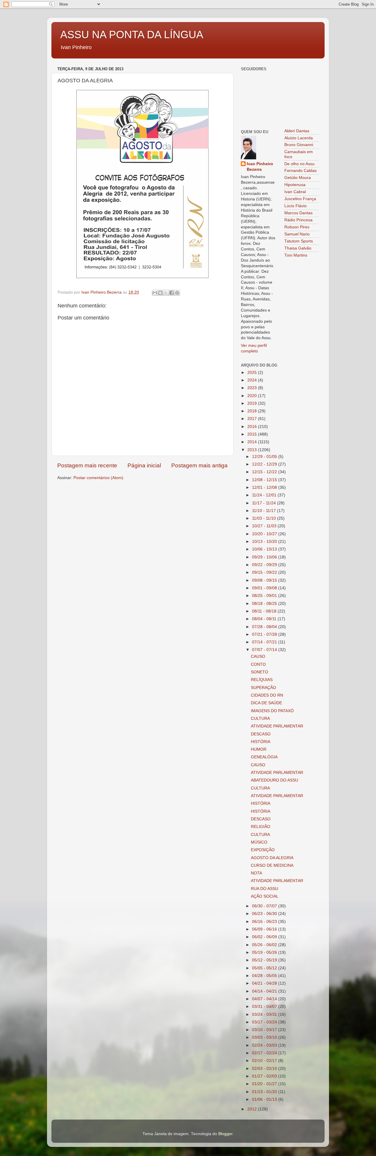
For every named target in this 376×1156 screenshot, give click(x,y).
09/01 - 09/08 (265, 588)
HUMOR (258, 749)
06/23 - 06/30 (265, 913)
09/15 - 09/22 (265, 572)
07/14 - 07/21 (265, 642)
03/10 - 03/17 (265, 1030)
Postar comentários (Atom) (98, 478)
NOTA (256, 873)
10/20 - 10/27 (265, 534)
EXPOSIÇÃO (263, 850)
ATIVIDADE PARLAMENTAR (277, 726)
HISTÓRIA (260, 742)
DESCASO (261, 734)
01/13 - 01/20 (265, 1092)
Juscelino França (300, 199)
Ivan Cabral (295, 192)
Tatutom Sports (298, 241)
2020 (252, 396)
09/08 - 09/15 (265, 580)
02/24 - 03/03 (265, 1045)
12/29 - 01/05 (265, 456)
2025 (252, 372)
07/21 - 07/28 (265, 634)
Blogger (225, 1134)
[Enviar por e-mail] (155, 293)
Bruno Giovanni (298, 145)
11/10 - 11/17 (264, 510)
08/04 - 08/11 (265, 619)
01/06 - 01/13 (265, 1099)
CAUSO (258, 656)
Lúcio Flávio (295, 206)
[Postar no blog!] (160, 293)
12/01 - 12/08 (265, 487)
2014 (252, 442)
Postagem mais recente (87, 465)
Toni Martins (295, 255)
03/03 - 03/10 (265, 1037)
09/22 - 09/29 (265, 565)
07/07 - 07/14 (265, 650)
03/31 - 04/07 (265, 1006)
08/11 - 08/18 (265, 611)
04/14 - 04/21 (265, 991)
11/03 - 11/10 (264, 518)
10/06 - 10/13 (265, 549)
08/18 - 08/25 (265, 603)
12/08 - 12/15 (265, 480)
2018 (252, 411)
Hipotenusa (295, 185)
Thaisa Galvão (297, 248)
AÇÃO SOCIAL (264, 896)
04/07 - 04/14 (265, 999)
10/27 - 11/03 (265, 526)
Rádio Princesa (298, 220)
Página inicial (144, 465)
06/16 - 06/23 (265, 921)
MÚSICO (259, 842)
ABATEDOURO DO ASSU (274, 780)
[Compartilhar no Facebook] (171, 293)
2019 (252, 403)
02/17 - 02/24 (265, 1053)
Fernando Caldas (300, 170)
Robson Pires (296, 227)
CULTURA (260, 718)
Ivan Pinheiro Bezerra (260, 167)
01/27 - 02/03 (265, 1076)
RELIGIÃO (260, 826)
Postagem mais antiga (199, 465)
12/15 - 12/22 (265, 472)
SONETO (259, 672)
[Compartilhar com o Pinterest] (177, 293)
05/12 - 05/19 (265, 960)
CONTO (258, 664)
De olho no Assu (299, 164)
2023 (252, 388)
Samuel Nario (297, 234)
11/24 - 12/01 (265, 495)
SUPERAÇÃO (263, 687)
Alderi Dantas (296, 131)
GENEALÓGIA (264, 757)
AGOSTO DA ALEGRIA (272, 858)
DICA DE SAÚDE (266, 703)
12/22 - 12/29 (265, 464)
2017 (252, 418)
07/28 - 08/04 (265, 627)
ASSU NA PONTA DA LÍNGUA (131, 35)
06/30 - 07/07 (265, 906)
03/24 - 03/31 (265, 1014)
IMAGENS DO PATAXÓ (272, 711)
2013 (252, 450)
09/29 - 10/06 (265, 557)
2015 (252, 434)
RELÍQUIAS (262, 679)
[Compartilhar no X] (166, 293)
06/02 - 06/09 (265, 937)
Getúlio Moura (297, 177)
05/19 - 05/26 (265, 952)
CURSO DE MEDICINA (272, 865)
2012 (252, 1109)
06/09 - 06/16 (265, 929)
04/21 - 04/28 (265, 983)
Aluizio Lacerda (298, 138)
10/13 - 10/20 (265, 541)
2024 (252, 380)
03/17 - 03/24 (265, 1022)
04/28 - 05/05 (265, 975)
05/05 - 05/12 (265, 968)
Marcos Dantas (298, 213)
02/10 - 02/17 (265, 1060)
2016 (252, 426)
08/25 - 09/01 (265, 595)
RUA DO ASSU (264, 888)
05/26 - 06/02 (265, 945)
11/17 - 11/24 (264, 503)
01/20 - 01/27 (265, 1084)
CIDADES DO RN (267, 695)
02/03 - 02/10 (265, 1068)
